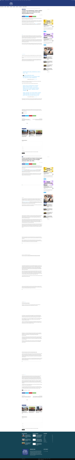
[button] (74, 7)
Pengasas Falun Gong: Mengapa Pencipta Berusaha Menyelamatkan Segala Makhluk (48, 39)
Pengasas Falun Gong (45, 37)
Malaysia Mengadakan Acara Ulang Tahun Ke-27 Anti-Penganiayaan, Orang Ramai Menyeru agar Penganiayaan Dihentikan (49, 58)
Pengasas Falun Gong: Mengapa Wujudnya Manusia (48, 25)
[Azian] (24, 124)
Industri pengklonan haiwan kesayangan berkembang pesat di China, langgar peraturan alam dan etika (26, 120)
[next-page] (23, 137)
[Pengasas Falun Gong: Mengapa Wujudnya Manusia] (48, 22)
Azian (27, 123)
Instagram (36, 23)
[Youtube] (74, 0)
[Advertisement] (32, 30)
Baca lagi (45, 31)
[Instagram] (72, 0)
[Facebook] (71, 0)
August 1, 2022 (35, 79)
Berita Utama (24, 8)
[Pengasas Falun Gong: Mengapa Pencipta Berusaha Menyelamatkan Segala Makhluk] (48, 35)
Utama (22, 8)
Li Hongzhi (44, 26)
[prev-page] (22, 137)
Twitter (22, 34)
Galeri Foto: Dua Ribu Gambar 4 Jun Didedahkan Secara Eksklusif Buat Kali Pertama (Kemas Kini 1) (39, 135)
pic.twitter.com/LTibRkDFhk (30, 77)
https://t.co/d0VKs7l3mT (34, 76)
